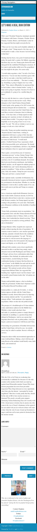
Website (4, 459)
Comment (4, 426)
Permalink (21, 373)
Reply (27, 373)
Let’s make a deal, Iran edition (15, 25)
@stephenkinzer (19, 516)
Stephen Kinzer (13, 30)
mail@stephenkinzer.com (18, 511)
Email (22, 451)
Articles (9, 347)
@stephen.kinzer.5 (18, 521)
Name (4, 451)
